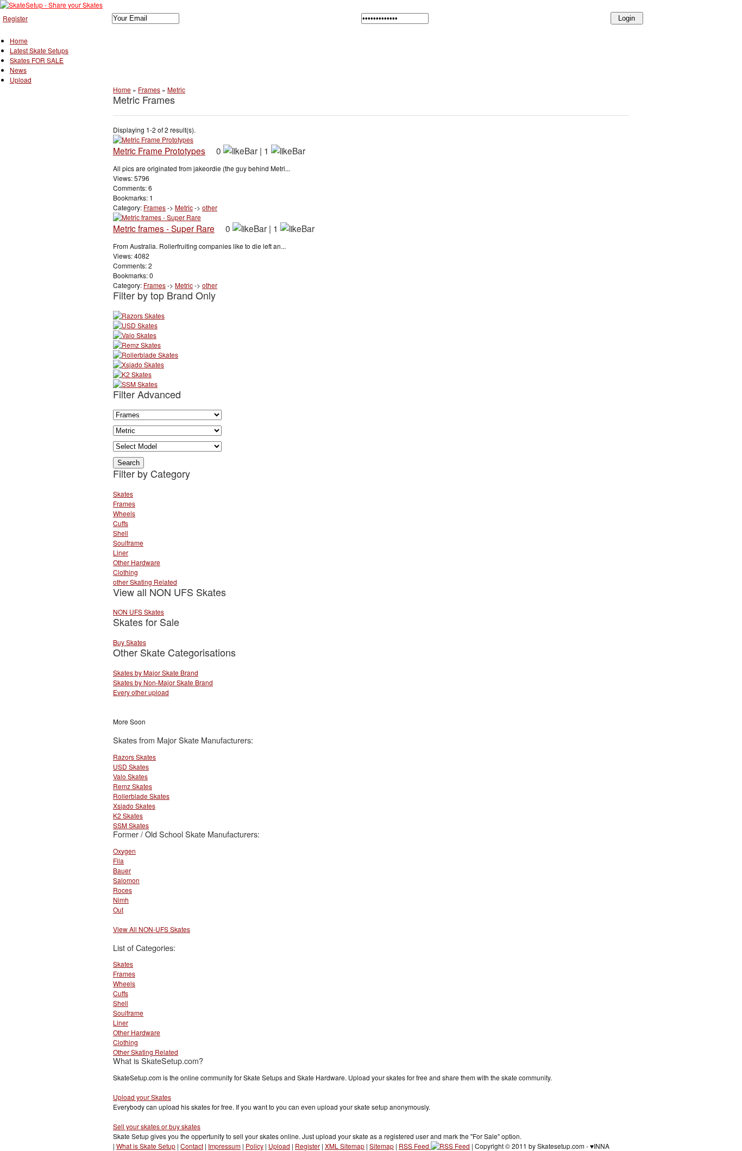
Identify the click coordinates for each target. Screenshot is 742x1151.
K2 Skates (128, 815)
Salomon (126, 880)
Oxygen (124, 850)
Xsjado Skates (134, 805)
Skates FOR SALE (37, 60)
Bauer (122, 870)
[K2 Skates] (132, 374)
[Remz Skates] (137, 344)
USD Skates (131, 766)
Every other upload (141, 692)
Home (19, 40)
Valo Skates (130, 776)
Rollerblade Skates (141, 795)
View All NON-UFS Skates (151, 929)
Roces (122, 889)
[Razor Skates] (139, 315)
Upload (21, 79)
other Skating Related (145, 581)
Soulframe (128, 542)
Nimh (121, 899)
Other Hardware (136, 562)
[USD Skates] (135, 325)
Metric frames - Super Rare (164, 228)
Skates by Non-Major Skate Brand (163, 682)
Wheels (124, 513)
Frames (149, 89)
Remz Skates (132, 786)
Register (15, 18)
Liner (120, 552)
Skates (123, 493)
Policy (254, 1145)
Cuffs (120, 523)
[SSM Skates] (135, 384)
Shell (120, 532)
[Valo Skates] (134, 335)
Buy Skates (129, 642)
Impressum (224, 1145)
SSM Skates (131, 825)
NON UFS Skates (138, 611)
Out (118, 909)
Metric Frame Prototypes (159, 151)
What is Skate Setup (145, 1145)
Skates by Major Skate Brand (155, 672)
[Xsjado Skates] (138, 364)
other (209, 207)
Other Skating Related (145, 1051)
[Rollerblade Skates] (145, 354)
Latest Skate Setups (39, 50)
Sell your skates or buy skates (156, 1126)
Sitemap (381, 1145)
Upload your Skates (142, 1097)
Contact (191, 1145)
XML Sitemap (344, 1145)
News (18, 69)
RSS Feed (415, 1145)
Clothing (125, 572)
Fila (118, 860)
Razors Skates (134, 756)
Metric (176, 89)
